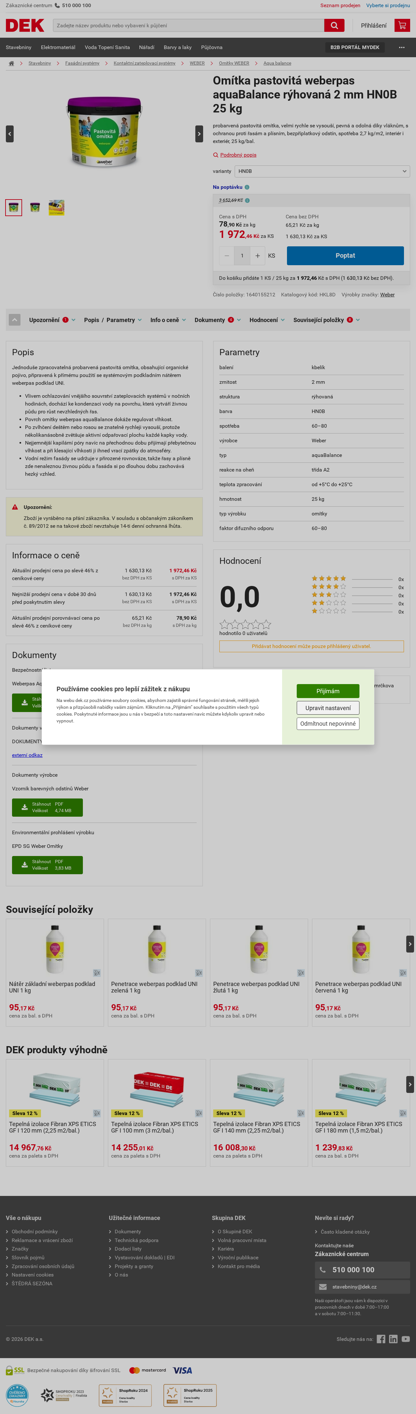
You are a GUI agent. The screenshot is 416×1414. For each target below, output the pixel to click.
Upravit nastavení (328, 708)
